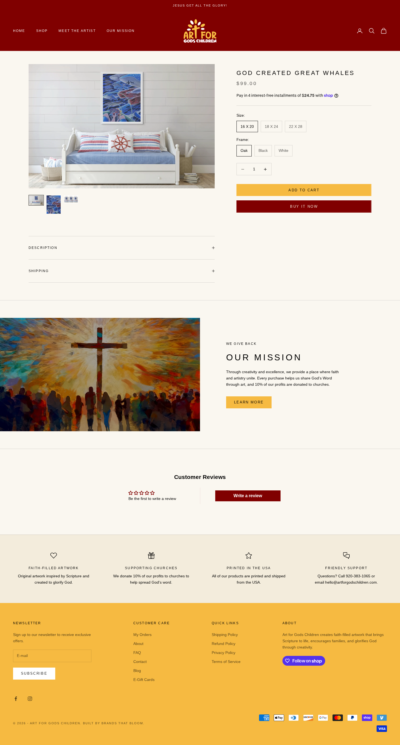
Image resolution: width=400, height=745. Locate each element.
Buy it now (304, 206)
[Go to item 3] (71, 199)
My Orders (142, 634)
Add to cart (303, 190)
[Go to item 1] (36, 200)
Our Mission (121, 31)
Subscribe (34, 673)
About (138, 643)
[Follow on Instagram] (30, 698)
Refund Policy (223, 643)
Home (19, 31)
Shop (42, 31)
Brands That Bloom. (122, 723)
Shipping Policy (225, 634)
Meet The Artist (77, 31)
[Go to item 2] (53, 204)
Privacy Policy (223, 652)
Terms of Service (226, 661)
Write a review (247, 495)
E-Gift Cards (144, 679)
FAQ (137, 652)
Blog (137, 670)
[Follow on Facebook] (16, 698)
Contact (140, 661)
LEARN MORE (249, 402)
